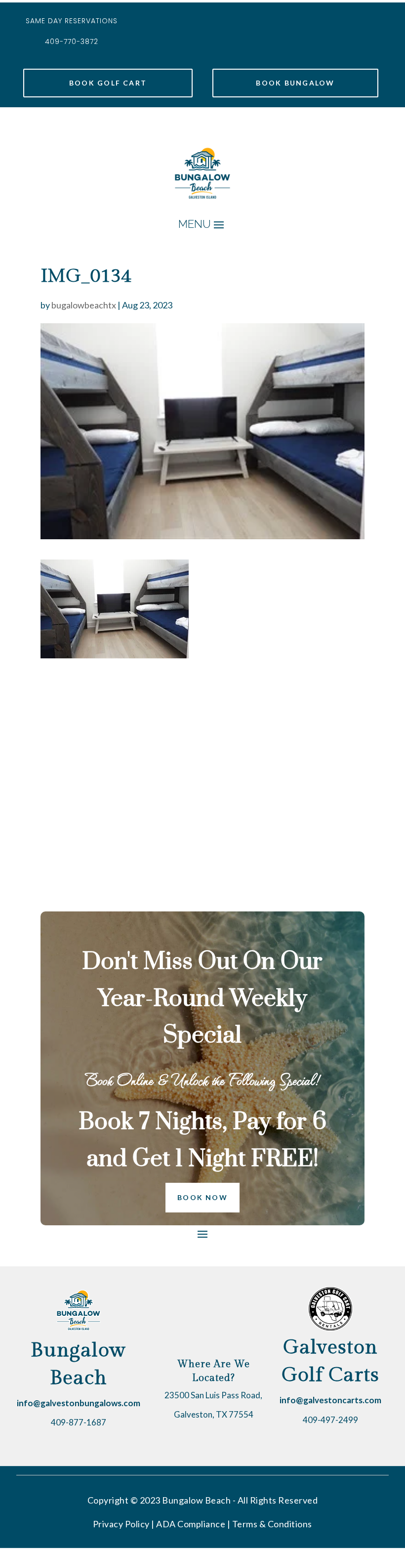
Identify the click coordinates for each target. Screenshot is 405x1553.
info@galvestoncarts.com (330, 1400)
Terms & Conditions (272, 1523)
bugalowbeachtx (83, 305)
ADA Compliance (190, 1523)
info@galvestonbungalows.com (78, 1403)
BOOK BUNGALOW (295, 83)
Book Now (202, 1197)
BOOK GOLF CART (108, 83)
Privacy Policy (121, 1523)
